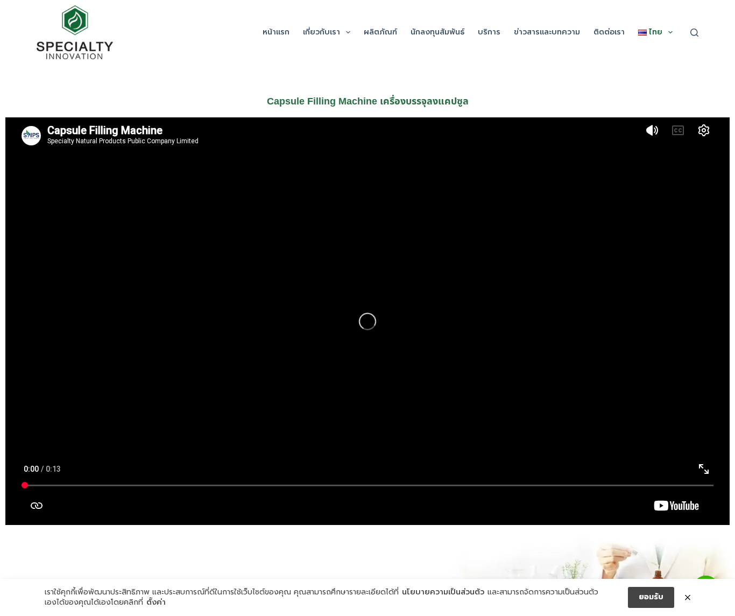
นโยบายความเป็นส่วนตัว (443, 592)
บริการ (489, 32)
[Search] (694, 33)
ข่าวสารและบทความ (547, 32)
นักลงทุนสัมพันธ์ (437, 32)
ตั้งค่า (156, 602)
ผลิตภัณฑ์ (380, 32)
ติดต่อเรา (609, 32)
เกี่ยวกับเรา (321, 32)
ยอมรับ (651, 597)
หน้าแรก (276, 32)
